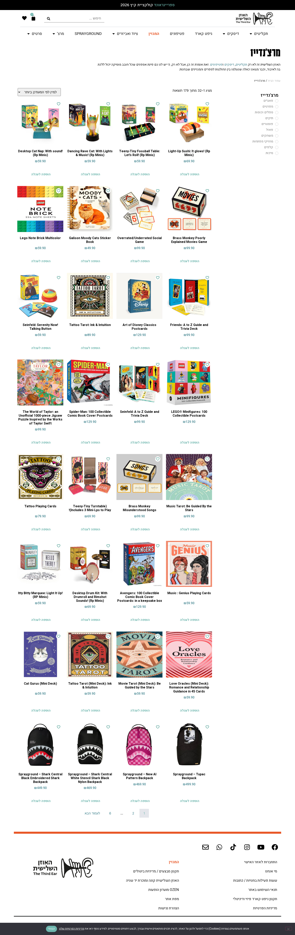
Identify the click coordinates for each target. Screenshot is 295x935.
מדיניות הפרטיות (265, 908)
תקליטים (241, 64)
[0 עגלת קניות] (33, 18)
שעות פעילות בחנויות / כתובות (255, 880)
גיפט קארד (203, 34)
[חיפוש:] (74, 18)
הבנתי (51, 929)
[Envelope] (205, 847)
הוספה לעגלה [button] (189, 174)
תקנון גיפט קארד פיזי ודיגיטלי (255, 899)
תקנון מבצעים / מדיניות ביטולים (156, 871)
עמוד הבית (274, 81)
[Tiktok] (233, 847)
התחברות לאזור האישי (260, 862)
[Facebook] (274, 847)
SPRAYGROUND (88, 34)
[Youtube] (260, 847)
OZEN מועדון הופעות (163, 889)
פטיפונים (177, 34)
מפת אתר (172, 899)
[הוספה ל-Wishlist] (207, 104)
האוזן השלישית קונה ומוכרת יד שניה (152, 880)
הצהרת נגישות (168, 908)
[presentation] (74, 18)
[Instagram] (247, 847)
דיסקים (229, 64)
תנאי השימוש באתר (262, 889)
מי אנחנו (271, 871)
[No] (288, 928)
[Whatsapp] (219, 847)
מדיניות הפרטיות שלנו (71, 929)
